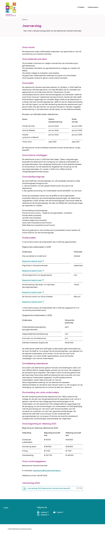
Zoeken (81, 7)
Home (24, 19)
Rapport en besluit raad (33, 261)
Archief (6, 507)
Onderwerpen (93, 7)
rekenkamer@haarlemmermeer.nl (47, 471)
